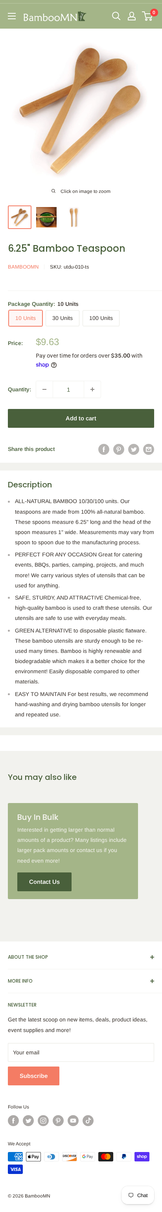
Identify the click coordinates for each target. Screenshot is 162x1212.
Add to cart (81, 418)
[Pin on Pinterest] (118, 448)
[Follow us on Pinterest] (58, 1120)
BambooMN (23, 267)
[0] (148, 16)
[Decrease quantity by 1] (44, 389)
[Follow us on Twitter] (28, 1120)
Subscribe (34, 1075)
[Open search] (116, 16)
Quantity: (19, 389)
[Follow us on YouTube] (73, 1120)
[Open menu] (12, 16)
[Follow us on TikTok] (88, 1120)
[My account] (132, 16)
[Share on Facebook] (103, 448)
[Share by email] (148, 448)
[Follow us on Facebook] (13, 1120)
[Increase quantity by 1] (92, 389)
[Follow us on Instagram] (43, 1120)
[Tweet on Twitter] (133, 448)
